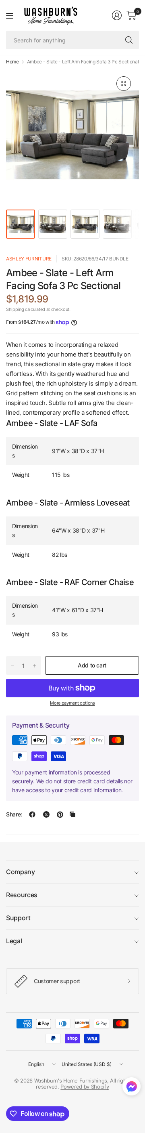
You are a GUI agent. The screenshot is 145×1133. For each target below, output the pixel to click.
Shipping (15, 309)
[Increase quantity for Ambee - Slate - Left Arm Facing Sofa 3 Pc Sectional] (35, 666)
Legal (14, 941)
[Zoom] (123, 83)
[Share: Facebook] (32, 814)
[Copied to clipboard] (72, 814)
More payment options (72, 703)
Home (12, 61)
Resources (21, 895)
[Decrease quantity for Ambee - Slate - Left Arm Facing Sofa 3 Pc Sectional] (12, 666)
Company (20, 872)
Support (18, 918)
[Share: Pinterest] (60, 814)
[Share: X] (46, 814)
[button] (131, 1088)
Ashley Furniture (29, 259)
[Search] (129, 40)
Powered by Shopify (84, 1086)
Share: (14, 814)
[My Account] (117, 15)
